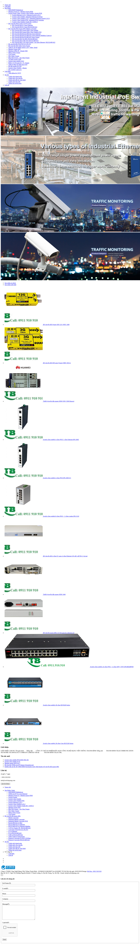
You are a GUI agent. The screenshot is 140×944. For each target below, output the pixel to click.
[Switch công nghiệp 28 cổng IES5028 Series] (24, 705)
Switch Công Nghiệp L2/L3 (16, 804)
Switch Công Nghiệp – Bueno (17, 68)
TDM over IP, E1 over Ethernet (17, 794)
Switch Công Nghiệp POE (16, 800)
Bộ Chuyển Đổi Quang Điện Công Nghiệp (25, 30)
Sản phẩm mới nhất (10, 285)
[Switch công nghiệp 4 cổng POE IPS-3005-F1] (24, 478)
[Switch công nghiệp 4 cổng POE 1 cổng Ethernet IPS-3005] (24, 439)
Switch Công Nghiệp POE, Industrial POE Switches (28, 20)
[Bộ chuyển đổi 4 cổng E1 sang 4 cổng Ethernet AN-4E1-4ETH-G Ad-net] (24, 556)
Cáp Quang (11, 54)
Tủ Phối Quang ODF (14, 59)
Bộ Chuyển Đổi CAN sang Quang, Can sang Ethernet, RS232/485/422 (33, 42)
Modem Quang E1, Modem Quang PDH (20, 11)
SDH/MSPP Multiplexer (15, 10)
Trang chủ (8, 5)
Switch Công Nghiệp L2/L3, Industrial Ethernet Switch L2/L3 (31, 18)
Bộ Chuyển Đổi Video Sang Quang (19, 46)
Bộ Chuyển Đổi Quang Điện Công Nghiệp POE (27, 32)
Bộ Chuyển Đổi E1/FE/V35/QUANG (19, 23)
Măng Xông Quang (14, 52)
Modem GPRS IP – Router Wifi (18, 51)
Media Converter (13, 818)
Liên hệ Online (5, 784)
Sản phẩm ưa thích (10, 283)
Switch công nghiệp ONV (16, 61)
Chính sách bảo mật (14, 81)
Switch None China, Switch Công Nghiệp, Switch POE (25, 13)
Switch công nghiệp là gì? (12, 761)
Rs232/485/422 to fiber (15, 823)
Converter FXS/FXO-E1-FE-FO (18, 830)
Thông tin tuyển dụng (14, 83)
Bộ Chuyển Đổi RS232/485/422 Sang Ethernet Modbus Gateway (32, 35)
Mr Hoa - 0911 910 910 (94, 871)
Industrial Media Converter (16, 819)
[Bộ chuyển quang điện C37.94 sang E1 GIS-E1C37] (24, 633)
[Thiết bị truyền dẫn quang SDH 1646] (24, 594)
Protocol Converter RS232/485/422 (19, 840)
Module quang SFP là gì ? (12, 763)
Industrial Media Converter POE (18, 821)
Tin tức (7, 75)
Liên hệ (7, 85)
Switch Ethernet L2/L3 (15, 802)
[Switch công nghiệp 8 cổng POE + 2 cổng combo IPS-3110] (24, 516)
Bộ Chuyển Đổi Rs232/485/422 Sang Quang (25, 37)
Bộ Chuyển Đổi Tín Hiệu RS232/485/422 (25, 39)
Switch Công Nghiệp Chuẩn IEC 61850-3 (25, 22)
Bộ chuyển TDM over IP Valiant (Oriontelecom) (19, 765)
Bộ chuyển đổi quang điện (12, 816)
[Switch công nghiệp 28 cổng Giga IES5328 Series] (24, 743)
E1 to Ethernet (12, 831)
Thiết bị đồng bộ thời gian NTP (17, 64)
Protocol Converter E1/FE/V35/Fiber (19, 838)
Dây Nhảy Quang (13, 56)
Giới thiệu (8, 6)
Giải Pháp (8, 71)
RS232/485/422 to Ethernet (16, 824)
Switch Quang (12, 797)
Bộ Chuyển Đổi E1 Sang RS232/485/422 (24, 27)
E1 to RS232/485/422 (15, 833)
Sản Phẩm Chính (10, 790)
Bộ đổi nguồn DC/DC (15, 66)
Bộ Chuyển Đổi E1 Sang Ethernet (22, 25)
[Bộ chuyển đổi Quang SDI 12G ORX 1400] (24, 324)
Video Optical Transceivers (16, 836)
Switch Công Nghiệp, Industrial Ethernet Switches (27, 17)
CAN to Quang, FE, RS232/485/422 (19, 828)
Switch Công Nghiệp (14, 799)
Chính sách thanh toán (15, 76)
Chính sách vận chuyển (15, 78)
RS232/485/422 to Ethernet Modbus (19, 826)
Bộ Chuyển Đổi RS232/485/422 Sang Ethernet (26, 34)
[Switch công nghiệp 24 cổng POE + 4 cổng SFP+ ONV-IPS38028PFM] (47, 667)
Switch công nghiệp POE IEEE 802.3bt (17, 760)
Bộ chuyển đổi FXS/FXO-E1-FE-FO (19, 44)
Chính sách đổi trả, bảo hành (17, 80)
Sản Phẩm (8, 8)
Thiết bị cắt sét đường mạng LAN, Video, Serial (22, 47)
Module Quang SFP (14, 49)
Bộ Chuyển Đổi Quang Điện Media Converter (22, 29)
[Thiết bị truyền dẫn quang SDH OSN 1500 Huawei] (24, 401)
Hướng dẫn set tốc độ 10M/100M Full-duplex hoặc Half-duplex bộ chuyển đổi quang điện (32, 766)
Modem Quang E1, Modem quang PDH (20, 795)
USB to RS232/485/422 (15, 835)
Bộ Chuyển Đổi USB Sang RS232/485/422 (25, 40)
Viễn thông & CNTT (14, 73)
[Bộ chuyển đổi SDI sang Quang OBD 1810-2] (24, 363)
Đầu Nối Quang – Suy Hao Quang (18, 58)
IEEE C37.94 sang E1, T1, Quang (18, 63)
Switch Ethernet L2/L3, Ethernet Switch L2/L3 (26, 15)
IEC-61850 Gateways (15, 70)
